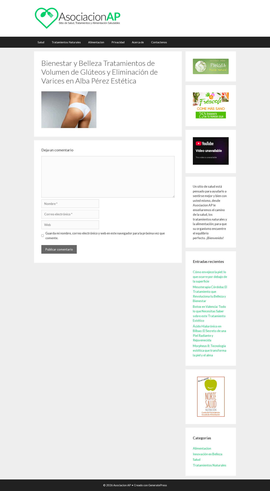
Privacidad (118, 42)
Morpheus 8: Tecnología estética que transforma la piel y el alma (209, 350)
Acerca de (138, 42)
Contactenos (159, 42)
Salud (41, 42)
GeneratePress (157, 485)
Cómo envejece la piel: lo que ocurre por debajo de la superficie (210, 276)
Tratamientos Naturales (66, 42)
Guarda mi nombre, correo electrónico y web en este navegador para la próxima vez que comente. (105, 235)
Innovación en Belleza (207, 454)
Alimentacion (96, 42)
